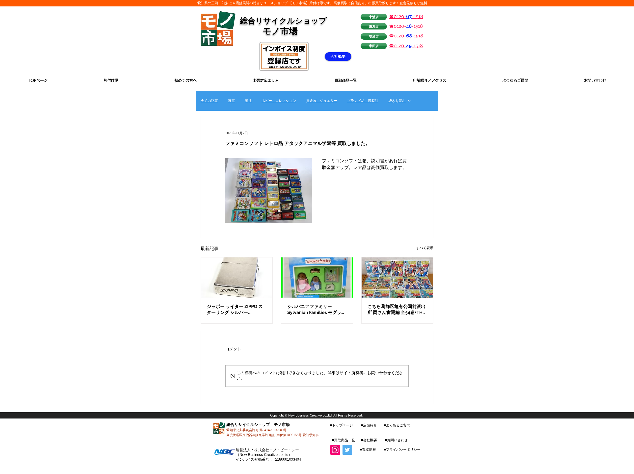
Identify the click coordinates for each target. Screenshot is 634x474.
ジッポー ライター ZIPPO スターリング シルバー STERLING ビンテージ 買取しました (236, 309)
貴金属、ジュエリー (321, 101)
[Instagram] (335, 450)
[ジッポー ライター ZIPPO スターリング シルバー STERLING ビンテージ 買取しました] (236, 277)
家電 (231, 101)
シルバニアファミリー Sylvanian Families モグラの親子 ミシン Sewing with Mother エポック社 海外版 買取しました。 (316, 309)
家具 (248, 101)
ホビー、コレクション (279, 101)
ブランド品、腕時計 (362, 101)
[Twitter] (347, 450)
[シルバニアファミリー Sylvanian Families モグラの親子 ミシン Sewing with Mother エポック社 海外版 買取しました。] (317, 277)
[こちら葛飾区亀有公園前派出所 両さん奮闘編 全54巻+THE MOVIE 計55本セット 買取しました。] (397, 277)
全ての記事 (209, 101)
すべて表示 (424, 248)
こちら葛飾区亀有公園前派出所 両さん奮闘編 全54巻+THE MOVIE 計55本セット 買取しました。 (396, 309)
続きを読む (397, 101)
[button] (266, 80)
